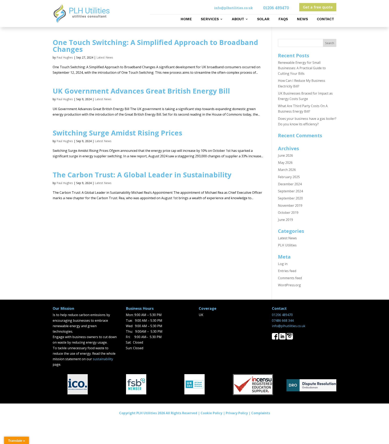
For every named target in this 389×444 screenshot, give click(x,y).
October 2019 (288, 212)
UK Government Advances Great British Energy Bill (141, 91)
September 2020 (290, 198)
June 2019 (285, 219)
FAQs (283, 19)
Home (186, 19)
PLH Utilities (287, 245)
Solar (263, 19)
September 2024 (290, 191)
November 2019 (290, 205)
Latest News (104, 57)
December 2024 (290, 184)
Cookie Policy (211, 413)
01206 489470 (282, 315)
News (302, 19)
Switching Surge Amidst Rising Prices (117, 132)
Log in (282, 264)
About (238, 19)
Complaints (260, 413)
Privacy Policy (237, 413)
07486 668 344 (283, 320)
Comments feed (290, 278)
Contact (325, 19)
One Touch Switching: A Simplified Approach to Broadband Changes (155, 46)
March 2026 (287, 169)
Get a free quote (318, 7)
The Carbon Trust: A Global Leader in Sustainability (142, 174)
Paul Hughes (65, 57)
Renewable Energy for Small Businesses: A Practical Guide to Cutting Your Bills (302, 68)
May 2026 (285, 162)
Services (210, 19)
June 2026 (285, 155)
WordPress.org (289, 285)
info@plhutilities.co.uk (288, 326)
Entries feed (287, 271)
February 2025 (289, 177)
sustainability (103, 359)
